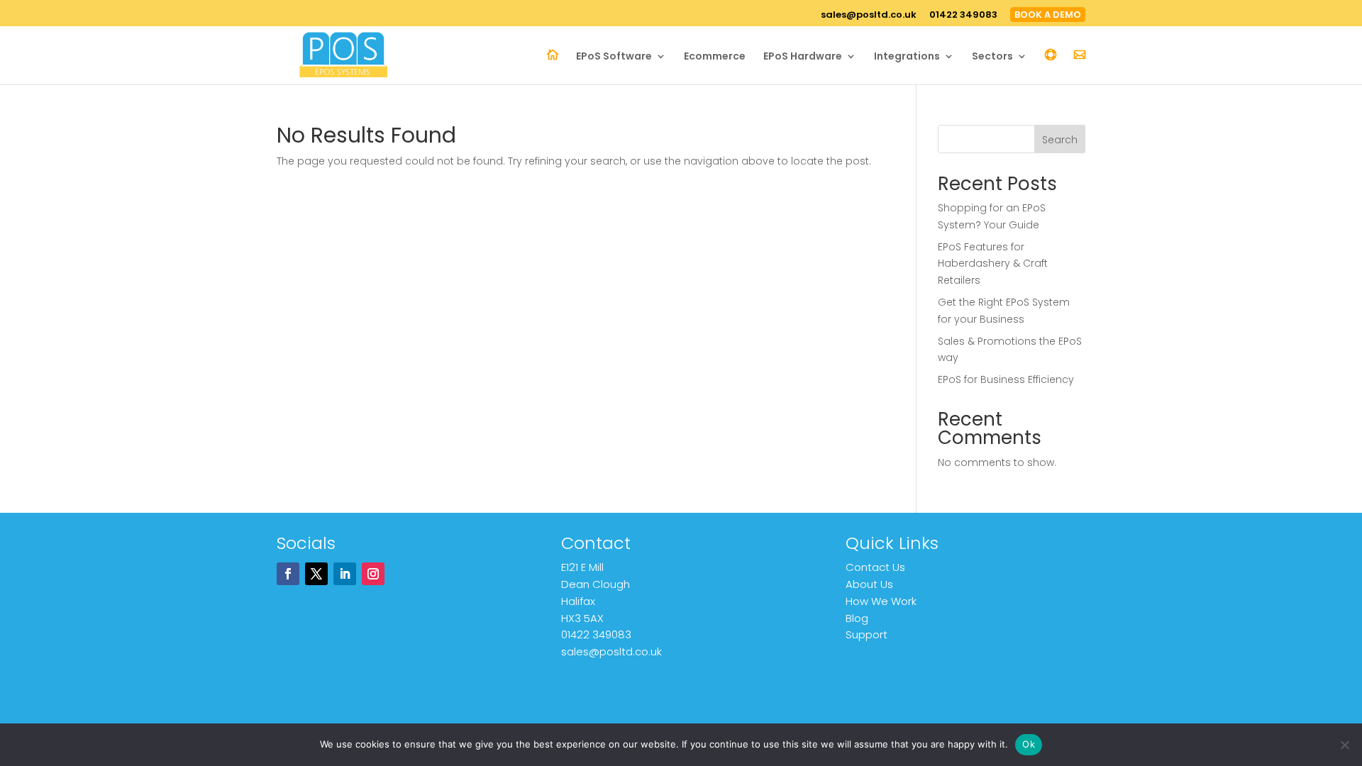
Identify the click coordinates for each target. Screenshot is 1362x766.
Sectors (992, 57)
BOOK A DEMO (1047, 14)
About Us (869, 584)
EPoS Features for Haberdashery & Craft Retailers (993, 264)
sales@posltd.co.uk (869, 15)
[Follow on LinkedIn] (344, 573)
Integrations (907, 57)
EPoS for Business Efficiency (1006, 379)
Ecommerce (715, 57)
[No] (1344, 745)
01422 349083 (963, 15)
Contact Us (875, 567)
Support (866, 634)
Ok (1028, 744)
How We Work (881, 601)
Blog (857, 618)
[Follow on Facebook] (288, 573)
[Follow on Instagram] (373, 573)
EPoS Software (614, 57)
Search (1060, 140)
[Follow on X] (316, 573)
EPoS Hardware (802, 57)
